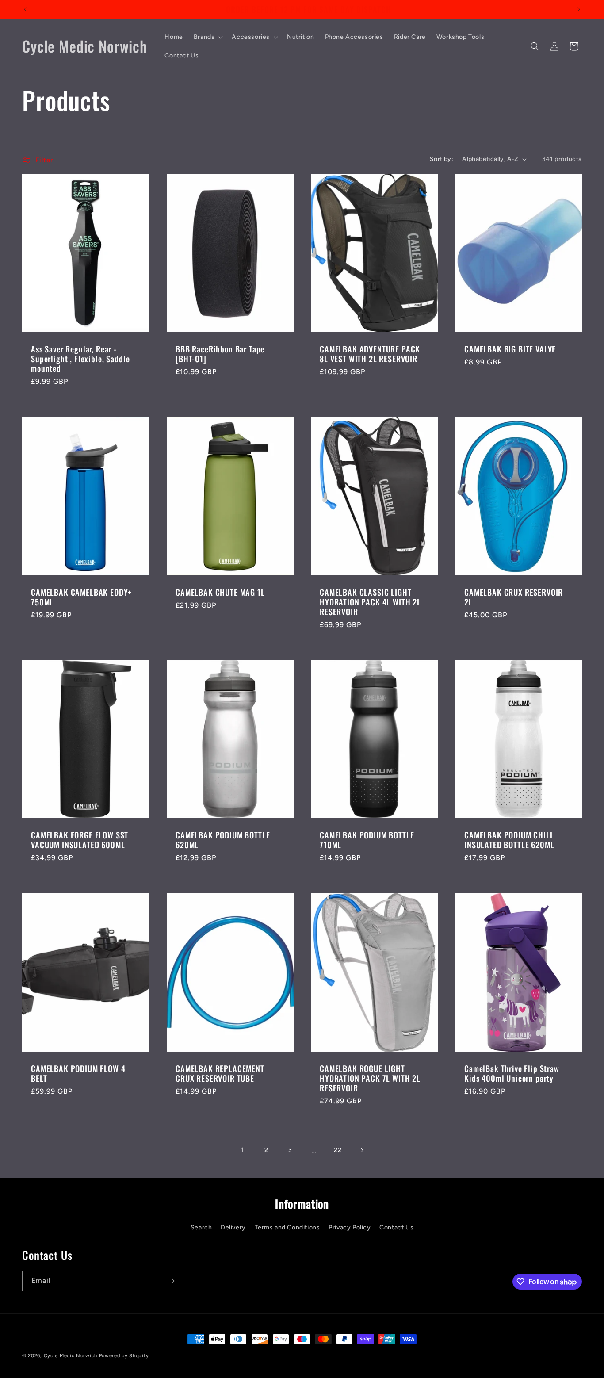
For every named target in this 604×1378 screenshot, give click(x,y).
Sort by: (441, 159)
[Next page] (361, 1150)
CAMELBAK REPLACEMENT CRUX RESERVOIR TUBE (220, 1073)
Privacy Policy (350, 1227)
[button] (207, 37)
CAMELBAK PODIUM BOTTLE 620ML (223, 840)
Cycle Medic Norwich (70, 1356)
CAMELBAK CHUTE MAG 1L (220, 592)
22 (337, 1150)
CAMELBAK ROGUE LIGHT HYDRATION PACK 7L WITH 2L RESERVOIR (370, 1078)
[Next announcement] (579, 9)
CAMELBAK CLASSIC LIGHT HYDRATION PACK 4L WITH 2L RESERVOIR (370, 601)
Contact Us (396, 1227)
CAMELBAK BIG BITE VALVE (510, 349)
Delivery (233, 1227)
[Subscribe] (171, 1281)
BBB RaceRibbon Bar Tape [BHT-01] (220, 354)
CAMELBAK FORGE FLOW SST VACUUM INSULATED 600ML (79, 840)
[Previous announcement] (25, 9)
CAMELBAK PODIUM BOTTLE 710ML (367, 840)
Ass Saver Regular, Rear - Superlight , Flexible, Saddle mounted (80, 359)
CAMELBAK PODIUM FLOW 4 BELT (78, 1073)
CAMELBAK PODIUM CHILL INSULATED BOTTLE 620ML (509, 840)
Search (201, 1227)
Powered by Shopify (124, 1356)
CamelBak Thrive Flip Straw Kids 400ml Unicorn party (511, 1073)
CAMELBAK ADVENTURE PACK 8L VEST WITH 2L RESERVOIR (370, 354)
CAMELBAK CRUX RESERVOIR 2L (513, 597)
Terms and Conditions (287, 1227)
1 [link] (242, 1150)
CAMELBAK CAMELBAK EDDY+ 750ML (81, 597)
